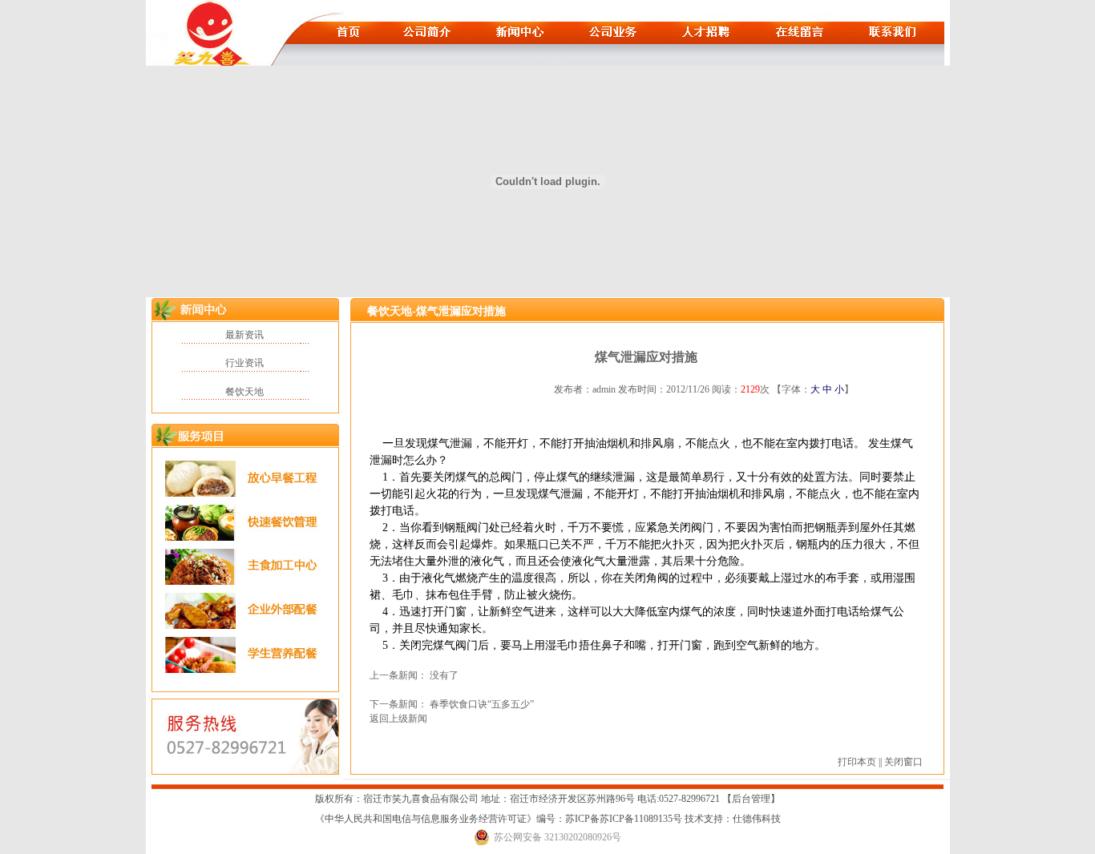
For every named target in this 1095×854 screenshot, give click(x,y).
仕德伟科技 (757, 818)
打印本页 (857, 761)
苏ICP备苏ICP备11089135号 (625, 818)
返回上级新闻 (398, 718)
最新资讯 (244, 334)
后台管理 (751, 798)
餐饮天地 (244, 391)
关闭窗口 (903, 761)
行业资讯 (244, 363)
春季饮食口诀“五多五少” (482, 704)
